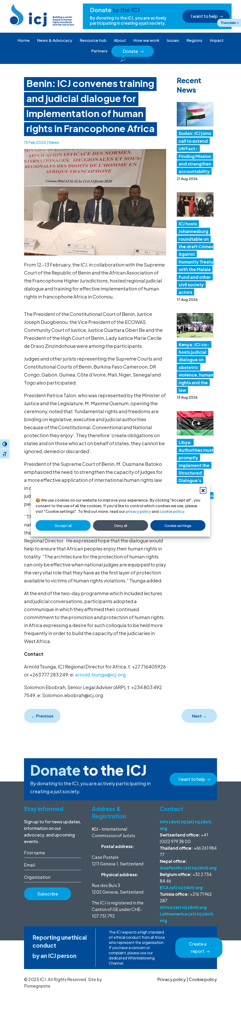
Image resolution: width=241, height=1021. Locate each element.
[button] (203, 490)
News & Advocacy (54, 40)
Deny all (120, 525)
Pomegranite (37, 986)
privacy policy (138, 511)
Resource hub (93, 40)
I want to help (204, 16)
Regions (194, 40)
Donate (133, 51)
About (120, 40)
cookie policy (171, 511)
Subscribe (47, 893)
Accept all (63, 525)
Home (24, 40)
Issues (173, 40)
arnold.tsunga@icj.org (100, 674)
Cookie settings (178, 525)
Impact (217, 40)
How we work (146, 40)
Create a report (197, 947)
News (54, 142)
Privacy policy (171, 979)
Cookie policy (203, 979)
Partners (99, 50)
